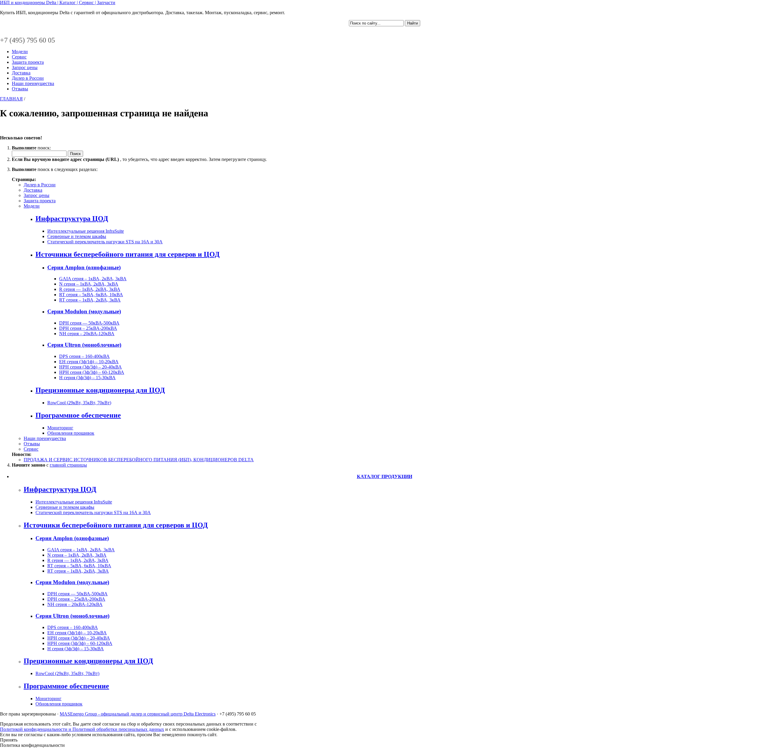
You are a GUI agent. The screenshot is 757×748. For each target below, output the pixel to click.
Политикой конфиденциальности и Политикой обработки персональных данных (82, 729)
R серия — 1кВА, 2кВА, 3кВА (89, 289)
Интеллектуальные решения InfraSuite (85, 231)
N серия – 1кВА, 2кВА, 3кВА (88, 283)
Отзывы (20, 88)
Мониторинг (60, 427)
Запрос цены (25, 67)
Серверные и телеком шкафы (76, 236)
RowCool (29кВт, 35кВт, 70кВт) (79, 402)
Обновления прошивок (70, 433)
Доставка (21, 72)
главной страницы (68, 464)
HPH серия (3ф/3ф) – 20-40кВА (90, 366)
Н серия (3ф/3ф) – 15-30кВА (87, 377)
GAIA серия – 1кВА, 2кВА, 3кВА (93, 278)
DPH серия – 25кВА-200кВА (88, 328)
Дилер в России (28, 78)
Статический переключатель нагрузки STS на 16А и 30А (105, 241)
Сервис (19, 56)
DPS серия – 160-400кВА (84, 356)
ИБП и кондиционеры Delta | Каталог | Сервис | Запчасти (57, 2)
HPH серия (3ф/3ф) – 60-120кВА (91, 372)
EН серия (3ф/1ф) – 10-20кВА (89, 361)
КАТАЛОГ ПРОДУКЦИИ (384, 476)
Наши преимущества (33, 83)
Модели (20, 51)
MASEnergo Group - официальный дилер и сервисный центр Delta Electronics (138, 713)
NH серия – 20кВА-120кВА (86, 333)
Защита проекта (28, 62)
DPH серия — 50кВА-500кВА (89, 322)
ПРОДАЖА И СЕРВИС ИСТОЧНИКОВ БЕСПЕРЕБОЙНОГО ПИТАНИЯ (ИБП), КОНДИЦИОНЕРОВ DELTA (139, 459)
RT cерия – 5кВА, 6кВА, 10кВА (91, 294)
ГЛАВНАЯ (11, 98)
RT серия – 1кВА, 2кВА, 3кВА (90, 299)
